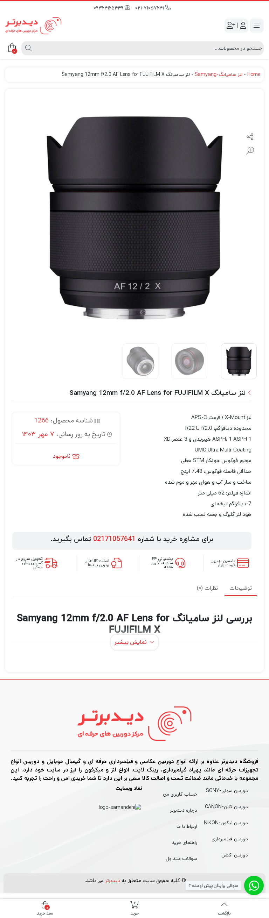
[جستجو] (27, 48)
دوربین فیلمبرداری (230, 838)
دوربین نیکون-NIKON (226, 822)
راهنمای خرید (184, 842)
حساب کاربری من (180, 794)
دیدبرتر (112, 880)
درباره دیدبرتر (183, 810)
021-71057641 (150, 8)
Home (253, 74)
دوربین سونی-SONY (227, 790)
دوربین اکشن (234, 855)
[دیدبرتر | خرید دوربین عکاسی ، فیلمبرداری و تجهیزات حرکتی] (33, 26)
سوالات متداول (181, 858)
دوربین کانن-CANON (226, 806)
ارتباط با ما (187, 826)
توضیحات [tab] (240, 588)
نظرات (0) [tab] (207, 588)
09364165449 (109, 8)
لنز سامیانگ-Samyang (218, 74)
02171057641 (114, 539)
